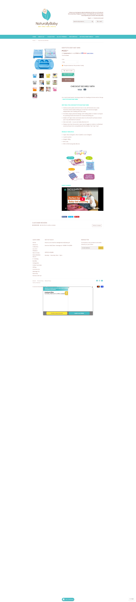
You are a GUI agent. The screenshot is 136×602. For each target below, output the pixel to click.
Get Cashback (69, 599)
